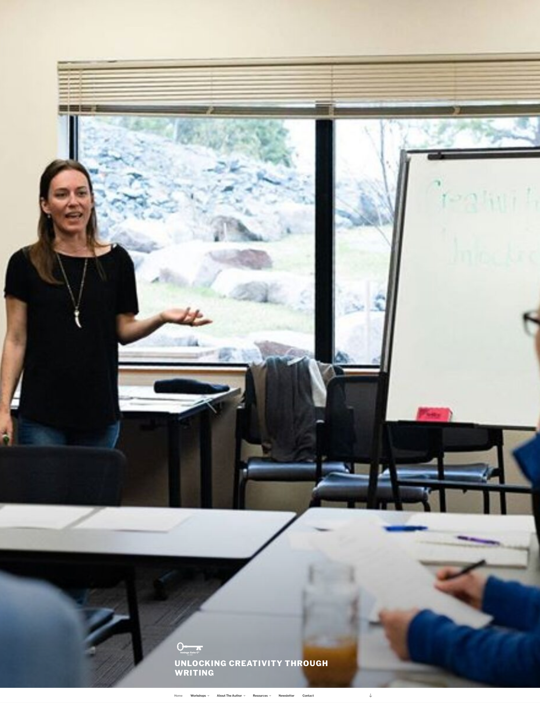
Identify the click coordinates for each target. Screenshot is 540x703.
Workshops (198, 695)
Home (178, 695)
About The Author (229, 695)
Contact (308, 695)
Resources (260, 695)
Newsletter (286, 695)
